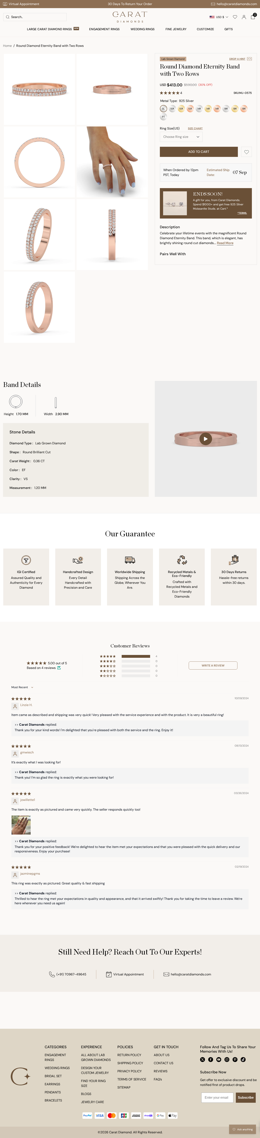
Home (7, 46)
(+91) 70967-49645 (71, 974)
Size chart (195, 128)
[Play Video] (205, 439)
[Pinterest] (235, 1059)
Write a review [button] (213, 665)
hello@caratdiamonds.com (191, 974)
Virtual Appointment (128, 974)
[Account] (244, 17)
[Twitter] (202, 1059)
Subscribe (246, 1097)
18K (226, 109)
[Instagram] (226, 1059)
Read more (225, 243)
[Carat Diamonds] (130, 17)
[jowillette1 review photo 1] (21, 825)
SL (163, 109)
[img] (21, 699)
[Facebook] (210, 1059)
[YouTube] (218, 1059)
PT (163, 117)
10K (172, 109)
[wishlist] (235, 17)
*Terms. (242, 213)
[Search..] (7, 17)
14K (199, 109)
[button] (253, 17)
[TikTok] (243, 1059)
